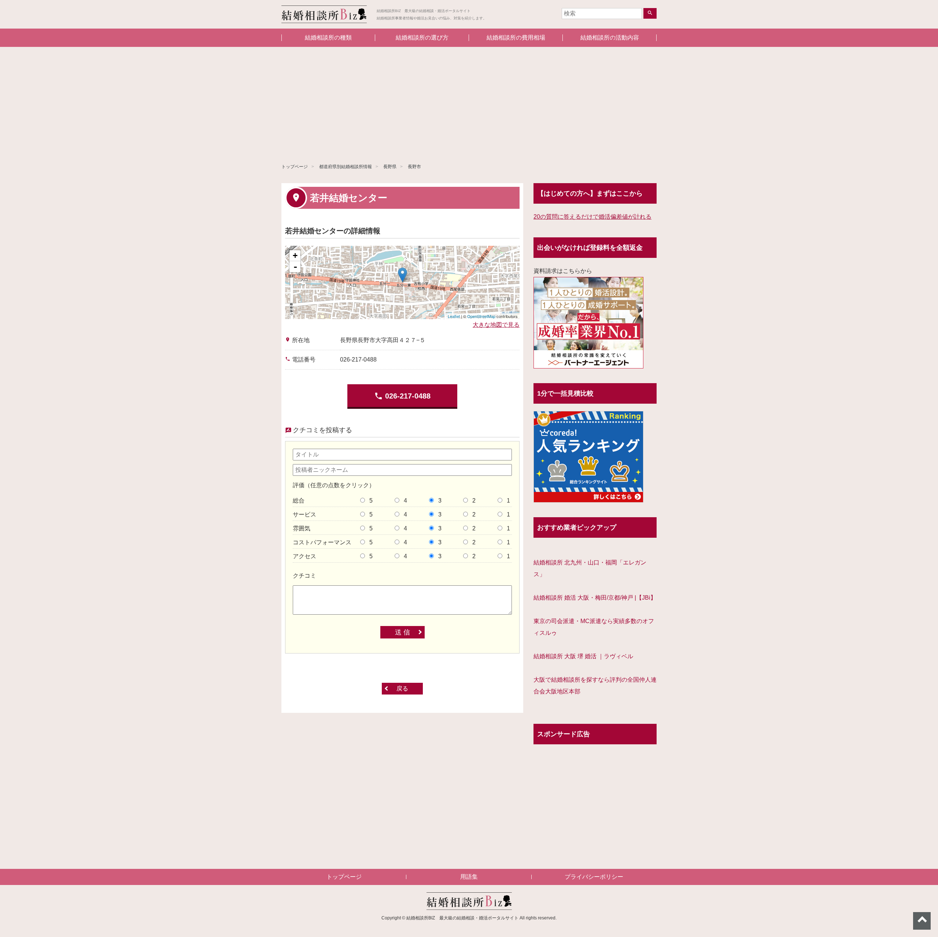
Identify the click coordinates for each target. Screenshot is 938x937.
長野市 (414, 166)
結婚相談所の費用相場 (516, 37)
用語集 (469, 877)
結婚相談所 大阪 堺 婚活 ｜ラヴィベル (583, 656)
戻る (402, 688)
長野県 (389, 166)
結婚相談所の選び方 (422, 37)
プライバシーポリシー (594, 877)
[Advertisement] (469, 102)
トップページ (294, 166)
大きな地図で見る (496, 325)
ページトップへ (922, 921)
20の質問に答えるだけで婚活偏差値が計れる (592, 217)
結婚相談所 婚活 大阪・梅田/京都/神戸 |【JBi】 (594, 598)
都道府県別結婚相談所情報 (345, 166)
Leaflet (454, 316)
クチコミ (304, 576)
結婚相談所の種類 (328, 37)
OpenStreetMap (481, 316)
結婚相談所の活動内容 (609, 37)
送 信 (402, 632)
